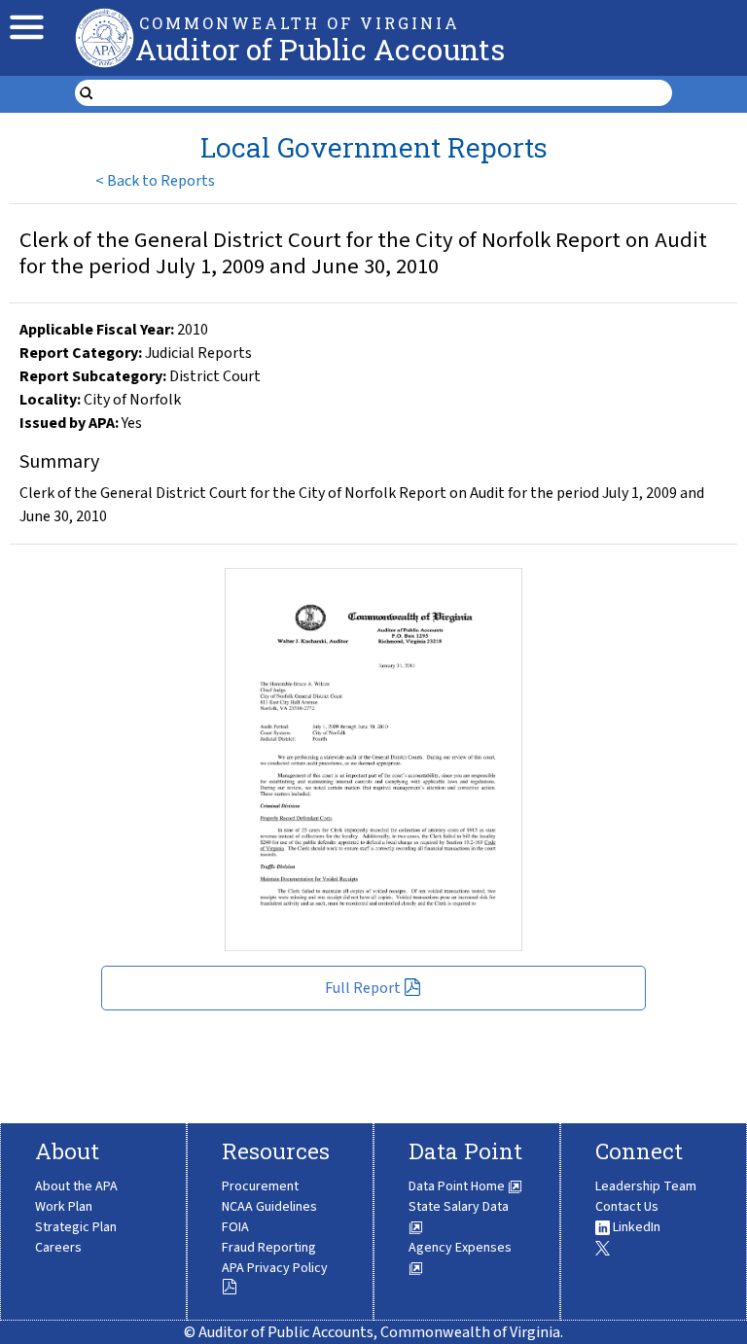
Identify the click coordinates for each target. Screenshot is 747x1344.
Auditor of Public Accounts (320, 49)
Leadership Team (645, 1186)
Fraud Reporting (269, 1247)
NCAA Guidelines (269, 1207)
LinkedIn (635, 1227)
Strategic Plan (76, 1227)
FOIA (235, 1227)
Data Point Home (458, 1186)
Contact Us (626, 1207)
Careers (58, 1247)
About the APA (76, 1186)
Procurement (260, 1186)
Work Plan (63, 1207)
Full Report (363, 988)
